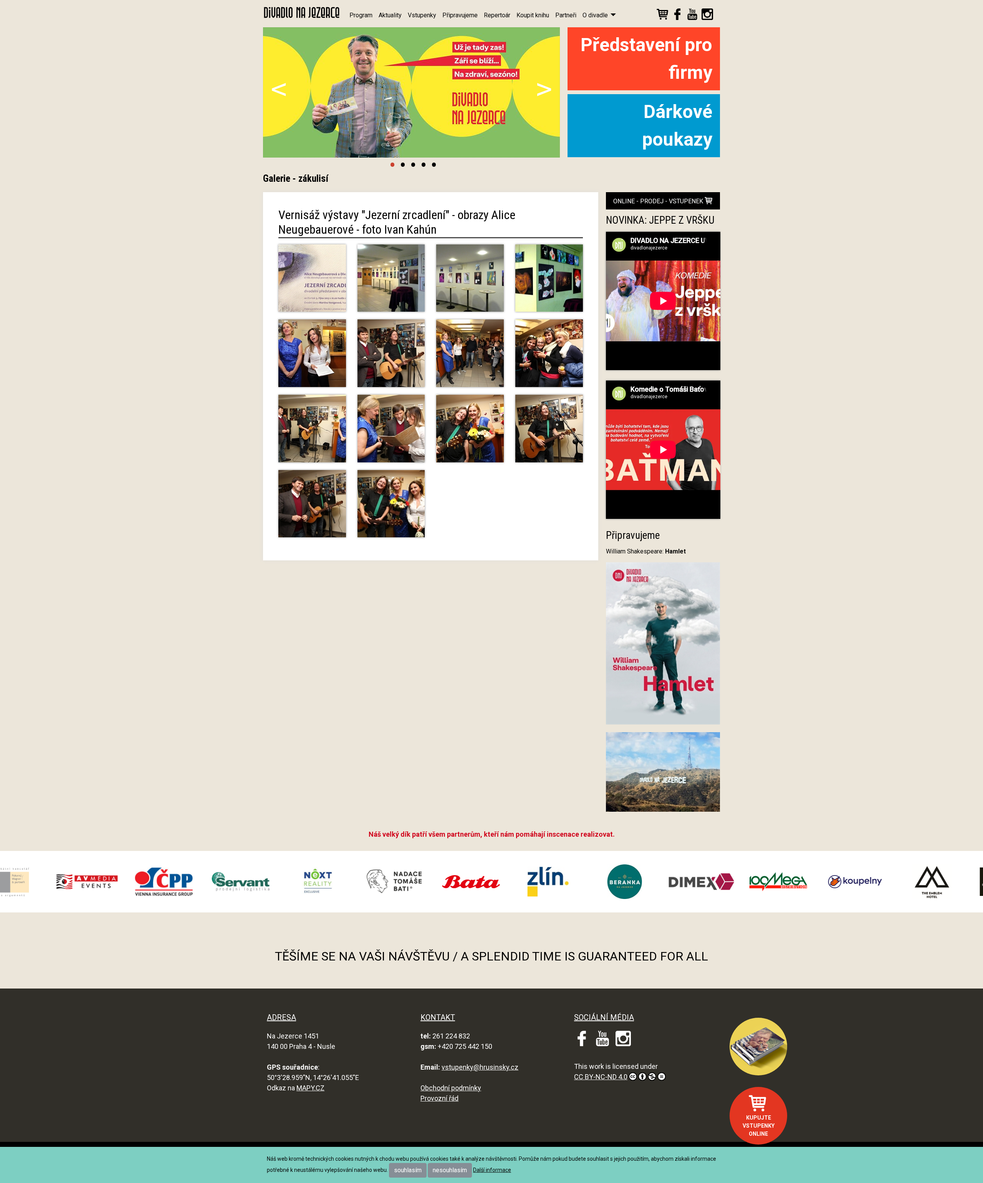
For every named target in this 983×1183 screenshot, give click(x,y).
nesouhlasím (450, 1170)
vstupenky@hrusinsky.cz (480, 1067)
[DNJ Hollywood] (663, 775)
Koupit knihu (532, 15)
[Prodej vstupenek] (662, 15)
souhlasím (408, 1170)
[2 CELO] (470, 281)
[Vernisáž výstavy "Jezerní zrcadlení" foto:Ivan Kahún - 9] (312, 507)
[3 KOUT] (549, 281)
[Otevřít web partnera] (114, 881)
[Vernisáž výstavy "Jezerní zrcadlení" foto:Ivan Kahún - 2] (391, 356)
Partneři (565, 15)
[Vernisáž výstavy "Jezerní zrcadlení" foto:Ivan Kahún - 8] (549, 431)
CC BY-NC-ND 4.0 (600, 1077)
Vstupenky (422, 15)
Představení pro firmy (646, 58)
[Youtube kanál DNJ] (692, 15)
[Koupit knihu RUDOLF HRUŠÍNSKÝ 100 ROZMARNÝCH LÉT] (758, 1046)
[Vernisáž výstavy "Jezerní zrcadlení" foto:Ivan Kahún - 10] (391, 507)
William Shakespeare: (646, 551)
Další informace (492, 1170)
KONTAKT (437, 1017)
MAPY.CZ (310, 1088)
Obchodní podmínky (450, 1088)
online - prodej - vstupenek (659, 201)
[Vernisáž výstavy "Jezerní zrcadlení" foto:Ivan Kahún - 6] (391, 431)
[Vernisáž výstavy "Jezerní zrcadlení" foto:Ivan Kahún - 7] (470, 431)
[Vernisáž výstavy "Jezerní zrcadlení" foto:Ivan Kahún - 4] (549, 356)
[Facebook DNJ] (677, 15)
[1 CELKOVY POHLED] (391, 281)
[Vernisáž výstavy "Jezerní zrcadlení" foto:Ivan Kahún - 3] (470, 356)
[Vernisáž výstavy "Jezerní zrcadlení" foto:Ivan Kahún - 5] (312, 431)
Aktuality (390, 15)
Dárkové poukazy (677, 125)
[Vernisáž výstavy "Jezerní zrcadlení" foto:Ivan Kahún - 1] (312, 356)
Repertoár (497, 15)
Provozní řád (439, 1098)
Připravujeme (460, 15)
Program (360, 15)
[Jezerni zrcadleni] (312, 281)
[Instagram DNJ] (707, 15)
